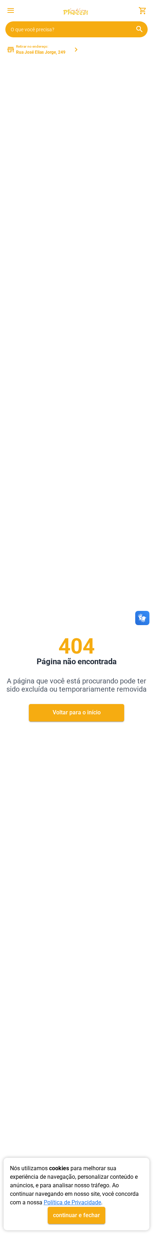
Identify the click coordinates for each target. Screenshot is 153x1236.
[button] (10, 11)
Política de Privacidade (72, 1202)
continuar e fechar (76, 1215)
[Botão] (10, 10)
